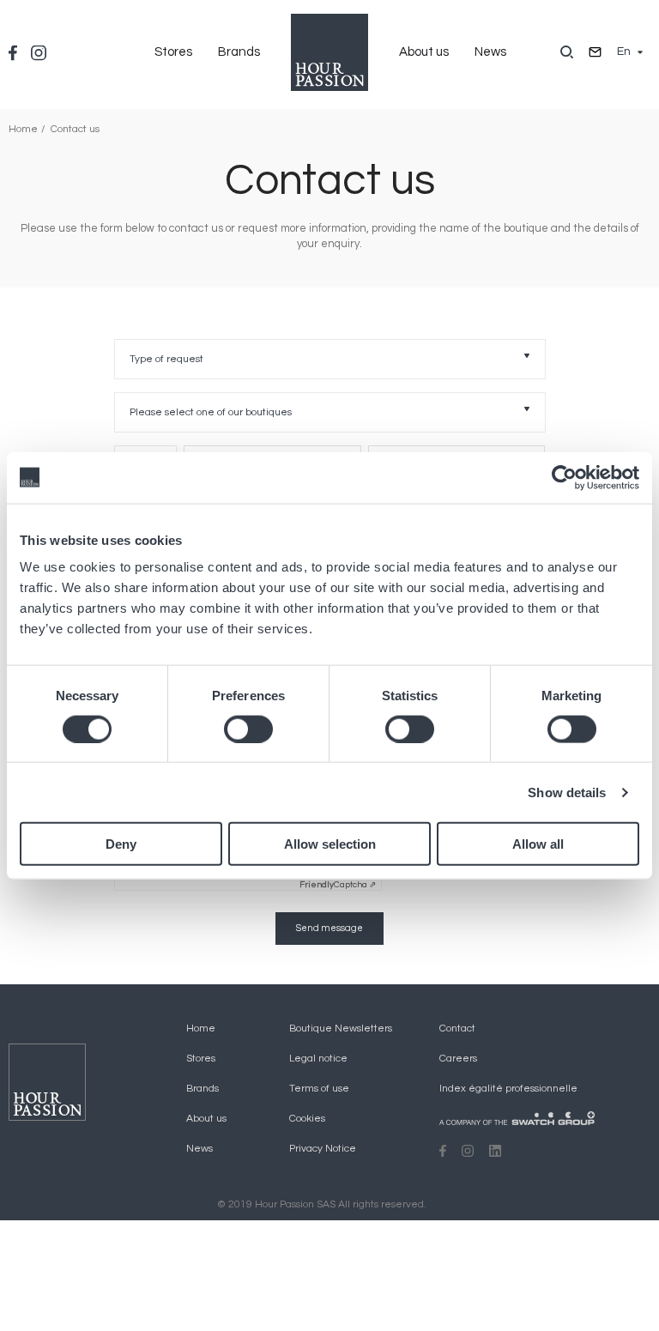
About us (424, 51)
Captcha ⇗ (337, 884)
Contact (457, 1028)
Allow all (538, 844)
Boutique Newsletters (340, 1028)
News (490, 51)
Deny (121, 844)
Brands (239, 51)
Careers (458, 1058)
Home (23, 129)
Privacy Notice (322, 1148)
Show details (567, 791)
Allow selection (330, 844)
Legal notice (318, 1058)
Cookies (307, 1118)
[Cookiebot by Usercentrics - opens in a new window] (564, 477)
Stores (173, 51)
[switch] (248, 728)
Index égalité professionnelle (508, 1088)
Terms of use (319, 1088)
